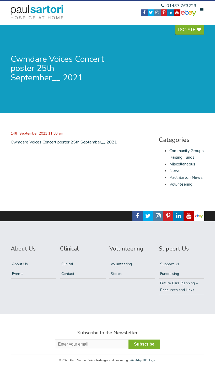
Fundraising (169, 273)
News (174, 171)
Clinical (67, 264)
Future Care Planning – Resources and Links (179, 286)
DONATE (187, 29)
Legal (152, 360)
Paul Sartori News (186, 177)
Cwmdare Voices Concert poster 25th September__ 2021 (64, 142)
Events (17, 273)
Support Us (169, 264)
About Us (20, 264)
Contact (67, 273)
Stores (116, 273)
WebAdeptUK (138, 360)
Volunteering (180, 184)
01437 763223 (180, 6)
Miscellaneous (182, 164)
